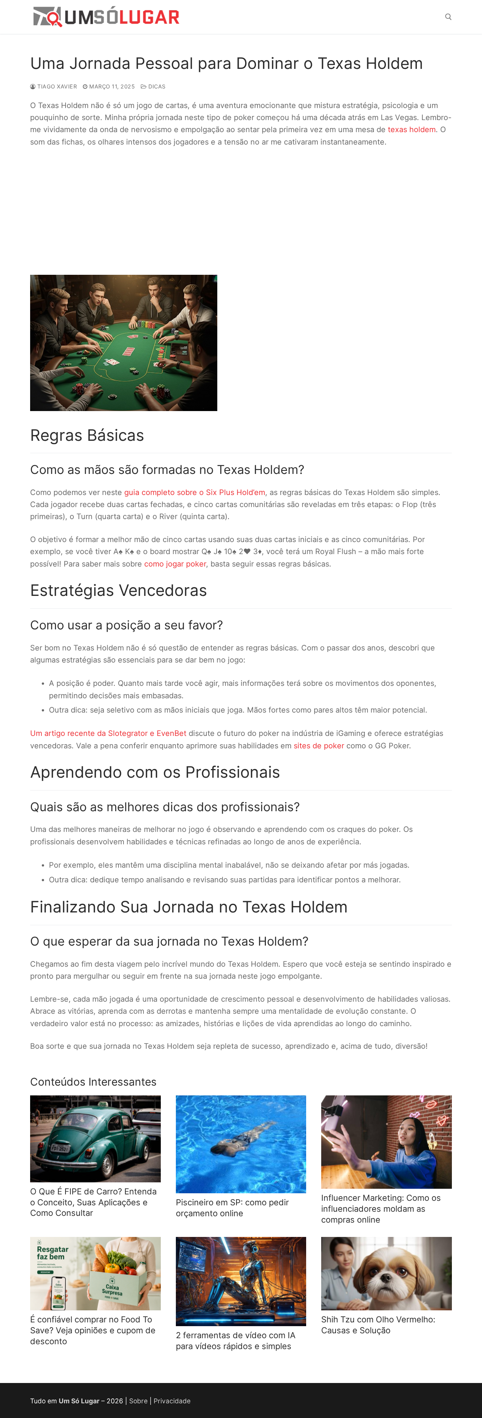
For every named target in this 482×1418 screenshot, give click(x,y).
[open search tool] (448, 17)
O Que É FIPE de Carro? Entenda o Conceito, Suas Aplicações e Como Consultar (93, 1202)
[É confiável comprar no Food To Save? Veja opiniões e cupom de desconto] (95, 1273)
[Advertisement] (256, 211)
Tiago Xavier (56, 86)
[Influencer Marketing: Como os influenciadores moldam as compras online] (386, 1142)
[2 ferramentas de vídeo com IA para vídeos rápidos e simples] (241, 1281)
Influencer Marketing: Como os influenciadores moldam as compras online (381, 1208)
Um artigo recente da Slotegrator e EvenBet (108, 733)
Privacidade (172, 1401)
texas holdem (412, 129)
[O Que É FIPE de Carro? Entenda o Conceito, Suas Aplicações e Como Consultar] (95, 1138)
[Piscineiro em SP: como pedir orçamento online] (241, 1144)
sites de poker (319, 745)
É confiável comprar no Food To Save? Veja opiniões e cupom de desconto (93, 1330)
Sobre (138, 1401)
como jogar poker (175, 563)
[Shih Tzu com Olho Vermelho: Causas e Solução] (386, 1273)
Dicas (156, 86)
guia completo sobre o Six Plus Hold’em (194, 492)
